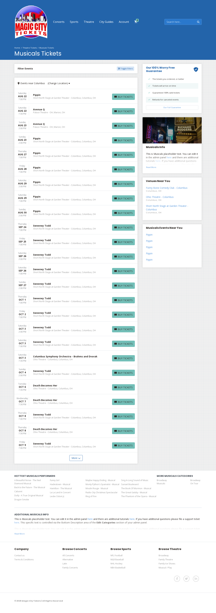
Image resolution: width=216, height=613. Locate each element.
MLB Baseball (117, 559)
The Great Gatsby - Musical (134, 492)
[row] (76, 96)
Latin (64, 563)
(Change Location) (58, 83)
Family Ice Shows (167, 563)
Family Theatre (166, 559)
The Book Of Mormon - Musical (136, 488)
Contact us (19, 555)
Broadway (164, 555)
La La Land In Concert (60, 492)
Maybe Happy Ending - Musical (100, 480)
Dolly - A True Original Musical (28, 495)
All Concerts (68, 555)
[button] (58, 21)
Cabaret (18, 491)
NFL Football (117, 555)
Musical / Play (165, 567)
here (169, 157)
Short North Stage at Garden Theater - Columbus (167, 207)
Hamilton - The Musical (61, 488)
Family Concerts (70, 567)
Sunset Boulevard (130, 484)
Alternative (67, 559)
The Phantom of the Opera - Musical (138, 496)
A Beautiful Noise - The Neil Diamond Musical (27, 482)
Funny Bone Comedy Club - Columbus (166, 187)
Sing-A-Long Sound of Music (134, 480)
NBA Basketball (118, 567)
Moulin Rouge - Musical (97, 488)
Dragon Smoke (21, 499)
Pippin (149, 234)
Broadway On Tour (195, 482)
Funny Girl (54, 480)
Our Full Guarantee (172, 107)
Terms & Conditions (24, 559)
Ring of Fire (91, 496)
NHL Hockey (116, 563)
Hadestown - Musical (60, 484)
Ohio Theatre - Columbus (160, 197)
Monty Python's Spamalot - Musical (102, 484)
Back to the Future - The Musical (29, 487)
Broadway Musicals (162, 482)
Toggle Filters (126, 68)
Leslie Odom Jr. (57, 496)
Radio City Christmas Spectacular (102, 492)
